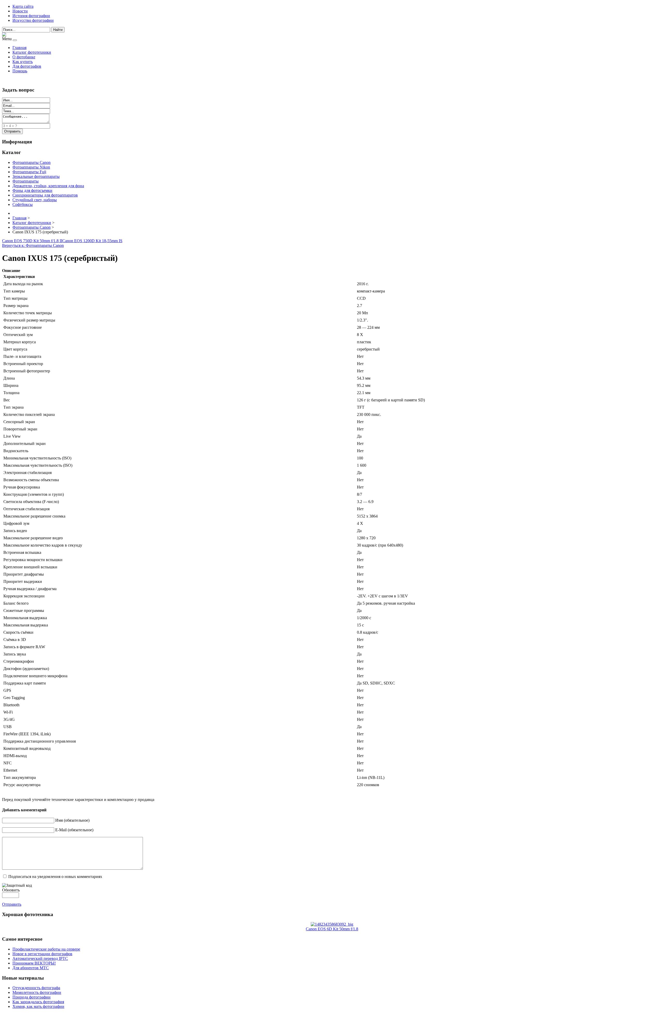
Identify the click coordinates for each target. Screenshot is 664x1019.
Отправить (11, 904)
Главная (19, 47)
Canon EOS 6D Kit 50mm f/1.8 (332, 929)
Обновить (11, 890)
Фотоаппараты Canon (31, 162)
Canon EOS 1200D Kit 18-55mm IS (92, 241)
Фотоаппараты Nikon (31, 167)
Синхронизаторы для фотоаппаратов (45, 195)
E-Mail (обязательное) (74, 830)
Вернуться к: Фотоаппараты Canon (33, 245)
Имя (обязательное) (72, 820)
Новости (20, 11)
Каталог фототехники (31, 52)
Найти (58, 30)
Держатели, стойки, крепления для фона (48, 186)
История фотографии (31, 15)
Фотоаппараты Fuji (29, 172)
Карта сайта (22, 6)
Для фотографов (26, 66)
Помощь (19, 71)
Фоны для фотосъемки (32, 190)
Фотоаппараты (25, 181)
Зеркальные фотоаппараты (36, 176)
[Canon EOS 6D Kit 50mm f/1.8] (332, 924)
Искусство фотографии (33, 20)
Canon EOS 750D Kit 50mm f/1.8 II (32, 241)
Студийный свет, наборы (34, 200)
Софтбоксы (22, 204)
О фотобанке (23, 57)
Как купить (22, 61)
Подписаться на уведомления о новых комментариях (55, 876)
